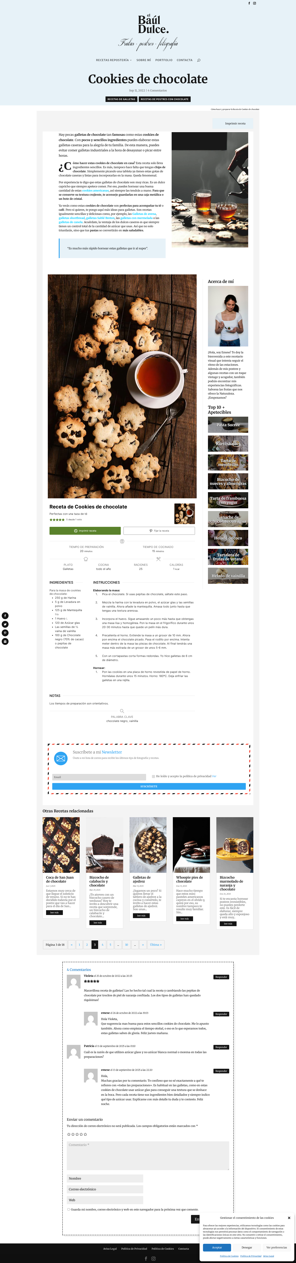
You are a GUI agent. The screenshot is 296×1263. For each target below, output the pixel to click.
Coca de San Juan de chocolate (60, 879)
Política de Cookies (229, 1256)
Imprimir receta (235, 123)
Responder (221, 977)
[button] (289, 1218)
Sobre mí (144, 60)
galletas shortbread (72, 218)
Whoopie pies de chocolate (189, 879)
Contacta (185, 60)
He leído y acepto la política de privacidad (186, 776)
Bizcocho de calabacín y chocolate (99, 881)
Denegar (247, 1247)
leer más (54, 912)
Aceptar (217, 1247)
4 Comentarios (157, 90)
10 (126, 944)
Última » (156, 944)
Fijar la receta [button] (161, 530)
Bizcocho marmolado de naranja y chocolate (231, 883)
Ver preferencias (277, 1247)
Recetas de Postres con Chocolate (165, 99)
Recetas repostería (112, 60)
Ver (214, 776)
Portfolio (163, 60)
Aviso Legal (268, 1256)
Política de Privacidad (250, 1256)
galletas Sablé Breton (100, 218)
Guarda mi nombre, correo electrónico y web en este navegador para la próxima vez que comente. (135, 1209)
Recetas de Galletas (121, 99)
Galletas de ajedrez (142, 879)
